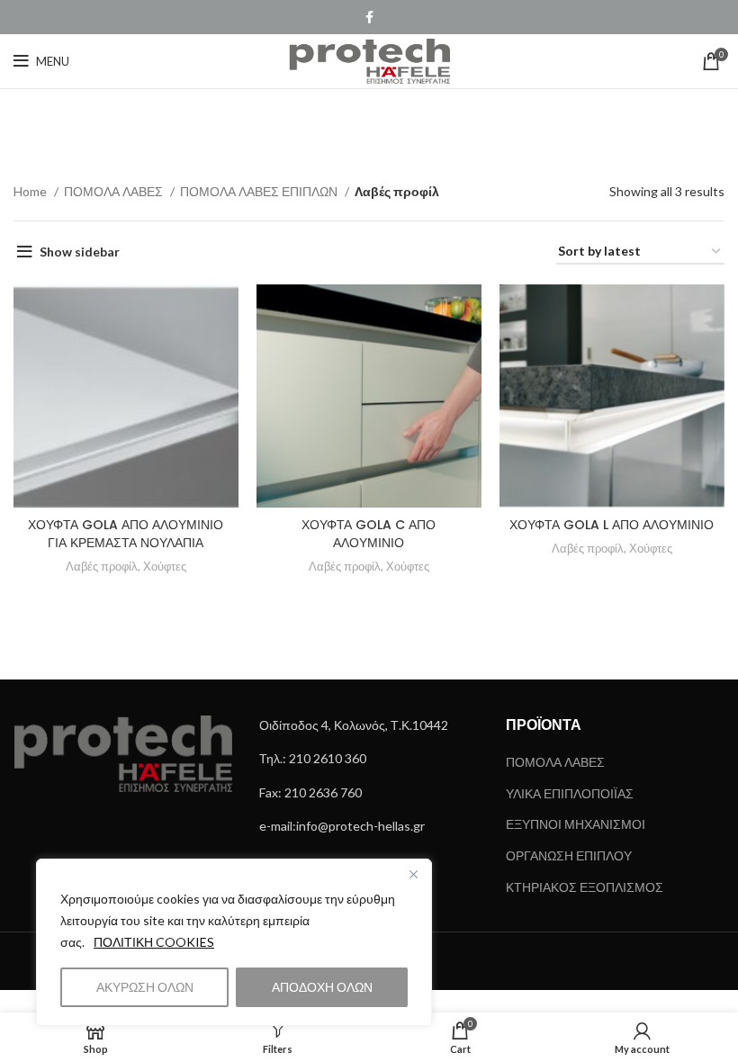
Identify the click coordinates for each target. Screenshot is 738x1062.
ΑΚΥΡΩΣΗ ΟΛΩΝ (145, 986)
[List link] (368, 725)
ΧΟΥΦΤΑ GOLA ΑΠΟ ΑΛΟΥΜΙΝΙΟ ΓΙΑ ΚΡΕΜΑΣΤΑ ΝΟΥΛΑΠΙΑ (125, 534)
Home (32, 191)
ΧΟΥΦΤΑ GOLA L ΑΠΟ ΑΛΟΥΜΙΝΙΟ (611, 525)
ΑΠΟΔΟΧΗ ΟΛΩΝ (322, 986)
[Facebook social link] (369, 17)
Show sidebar (80, 251)
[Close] (413, 874)
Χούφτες (164, 566)
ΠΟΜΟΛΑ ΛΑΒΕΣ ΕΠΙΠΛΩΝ (260, 191)
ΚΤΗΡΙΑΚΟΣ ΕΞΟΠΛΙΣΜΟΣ (584, 887)
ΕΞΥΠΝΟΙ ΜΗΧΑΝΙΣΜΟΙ (575, 824)
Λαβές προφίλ (102, 566)
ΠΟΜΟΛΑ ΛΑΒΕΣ (115, 191)
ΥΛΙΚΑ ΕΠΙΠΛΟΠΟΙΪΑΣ (570, 793)
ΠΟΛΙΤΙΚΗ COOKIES (154, 942)
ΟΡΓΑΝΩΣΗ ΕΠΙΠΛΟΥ (569, 855)
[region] (234, 942)
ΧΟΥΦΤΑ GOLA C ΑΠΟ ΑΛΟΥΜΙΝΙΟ (369, 534)
